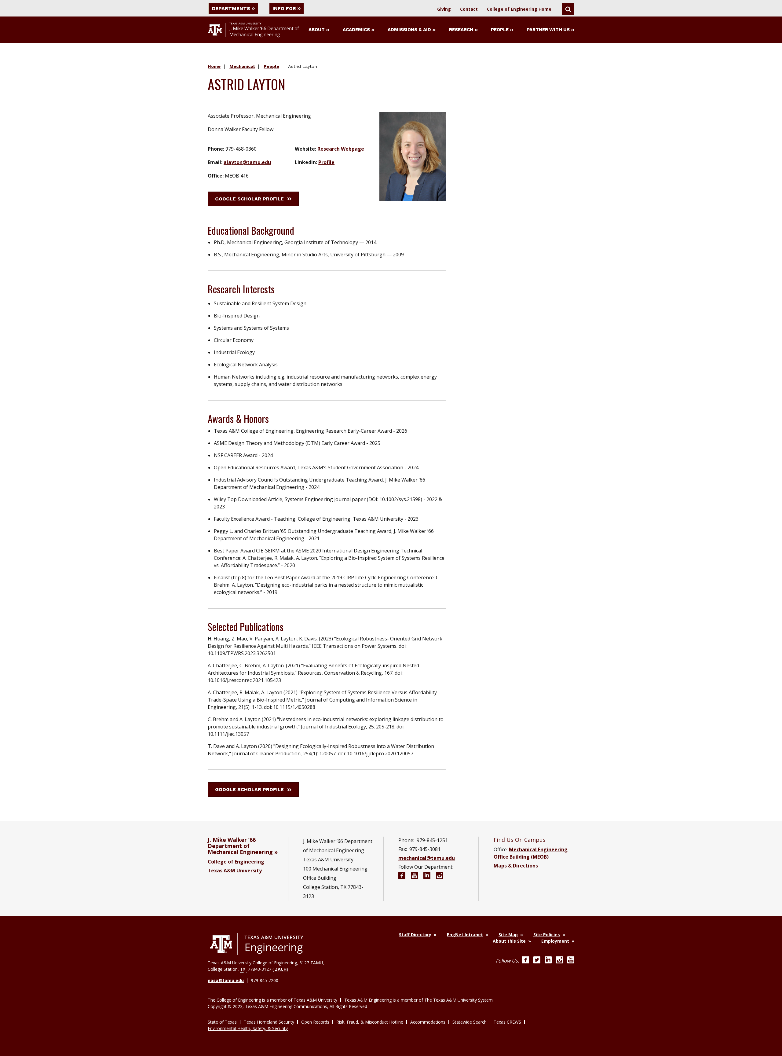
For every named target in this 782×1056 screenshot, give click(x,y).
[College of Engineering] (256, 943)
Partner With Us (548, 29)
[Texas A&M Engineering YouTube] (570, 960)
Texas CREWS (507, 1022)
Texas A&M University (235, 870)
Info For (284, 8)
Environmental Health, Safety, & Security (248, 1028)
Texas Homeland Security (269, 1022)
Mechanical (242, 66)
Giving (444, 9)
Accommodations (427, 1022)
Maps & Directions (516, 865)
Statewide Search (469, 1022)
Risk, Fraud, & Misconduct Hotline (369, 1022)
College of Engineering (236, 861)
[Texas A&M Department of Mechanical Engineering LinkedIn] (426, 876)
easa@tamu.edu (226, 980)
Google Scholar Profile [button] (249, 199)
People (500, 29)
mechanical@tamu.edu (426, 858)
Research (461, 29)
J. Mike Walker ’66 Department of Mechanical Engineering (240, 846)
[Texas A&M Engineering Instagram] (559, 960)
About (317, 29)
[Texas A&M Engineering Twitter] (536, 960)
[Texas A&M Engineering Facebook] (525, 960)
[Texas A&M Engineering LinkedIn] (548, 960)
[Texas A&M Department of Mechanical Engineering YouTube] (414, 876)
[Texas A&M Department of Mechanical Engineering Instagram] (439, 876)
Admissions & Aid (409, 29)
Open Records (315, 1022)
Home (214, 66)
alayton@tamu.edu (247, 162)
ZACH (281, 969)
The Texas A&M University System (458, 1000)
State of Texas (222, 1022)
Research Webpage (340, 148)
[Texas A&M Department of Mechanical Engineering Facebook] (401, 876)
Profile (326, 162)
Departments (231, 8)
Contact (469, 9)
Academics (356, 29)
